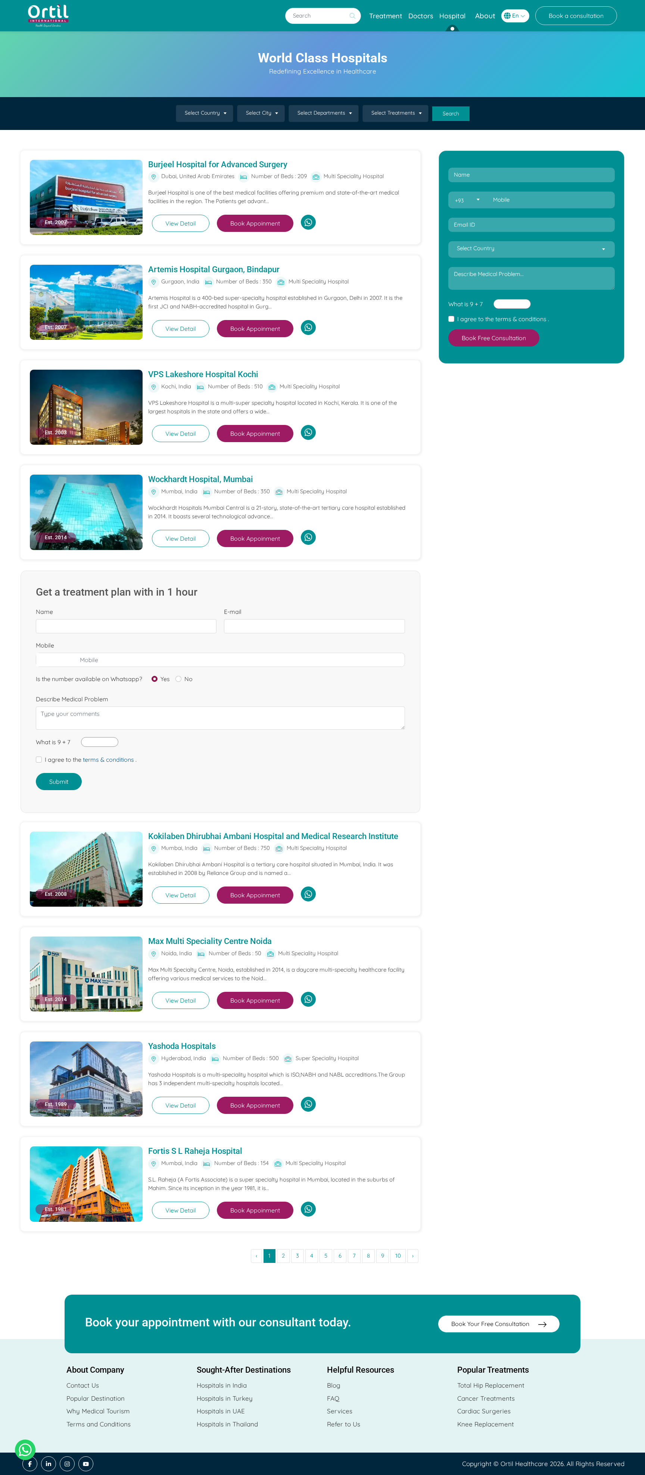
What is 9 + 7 (53, 742)
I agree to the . (91, 759)
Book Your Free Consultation (491, 1324)
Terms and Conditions (98, 1424)
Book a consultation (576, 15)
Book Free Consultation (494, 338)
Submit (58, 781)
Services (339, 1411)
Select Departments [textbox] (321, 112)
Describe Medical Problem (72, 699)
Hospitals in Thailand (227, 1424)
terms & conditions (108, 759)
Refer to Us (343, 1424)
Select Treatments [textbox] (393, 112)
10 (398, 1255)
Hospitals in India (222, 1385)
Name (44, 611)
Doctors (420, 16)
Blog (333, 1385)
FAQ (333, 1398)
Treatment (385, 16)
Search (451, 113)
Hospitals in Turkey (225, 1398)
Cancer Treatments (486, 1398)
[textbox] (467, 200)
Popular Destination (95, 1398)
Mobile (45, 645)
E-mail (233, 611)
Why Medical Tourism (98, 1411)
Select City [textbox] (258, 112)
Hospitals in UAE (221, 1411)
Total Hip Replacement (490, 1385)
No (188, 679)
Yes (165, 679)
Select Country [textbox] (202, 112)
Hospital (452, 16)
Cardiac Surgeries (484, 1411)
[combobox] (204, 113)
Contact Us (82, 1385)
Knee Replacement (485, 1424)
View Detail (180, 223)
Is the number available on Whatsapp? (89, 679)
